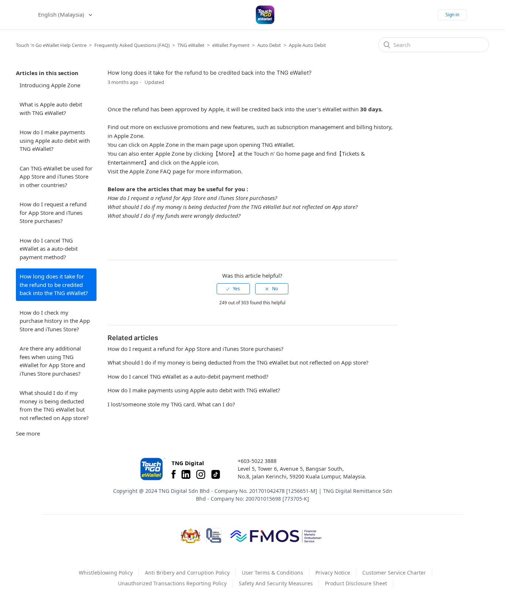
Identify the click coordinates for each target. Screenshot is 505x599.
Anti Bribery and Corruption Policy (187, 572)
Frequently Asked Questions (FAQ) (132, 45)
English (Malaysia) (62, 14)
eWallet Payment (231, 45)
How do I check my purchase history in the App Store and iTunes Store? (55, 321)
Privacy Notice (332, 572)
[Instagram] (200, 474)
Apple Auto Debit (307, 45)
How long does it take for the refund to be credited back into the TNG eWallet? (54, 285)
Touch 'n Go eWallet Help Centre (51, 45)
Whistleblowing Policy (106, 572)
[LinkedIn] (186, 474)
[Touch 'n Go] (152, 469)
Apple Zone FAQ (150, 171)
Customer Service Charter (394, 572)
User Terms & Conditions (272, 572)
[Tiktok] (215, 474)
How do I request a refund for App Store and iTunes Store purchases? (53, 212)
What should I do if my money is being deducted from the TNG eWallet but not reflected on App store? (54, 405)
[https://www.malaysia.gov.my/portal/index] (190, 535)
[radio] (233, 288)
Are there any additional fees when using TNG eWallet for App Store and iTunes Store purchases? (52, 361)
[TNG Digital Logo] (265, 15)
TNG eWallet (190, 45)
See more (28, 433)
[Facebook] (174, 474)
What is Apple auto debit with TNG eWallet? (51, 108)
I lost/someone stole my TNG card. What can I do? (171, 404)
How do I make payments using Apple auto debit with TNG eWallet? (55, 140)
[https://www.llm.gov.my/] (213, 535)
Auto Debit (269, 45)
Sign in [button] (452, 14)
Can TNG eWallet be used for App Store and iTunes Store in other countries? (56, 177)
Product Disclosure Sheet (356, 583)
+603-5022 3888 (257, 460)
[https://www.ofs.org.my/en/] (275, 536)
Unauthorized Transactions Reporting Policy (172, 583)
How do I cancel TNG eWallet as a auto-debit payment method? (49, 249)
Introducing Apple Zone (50, 85)
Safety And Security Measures (276, 583)
